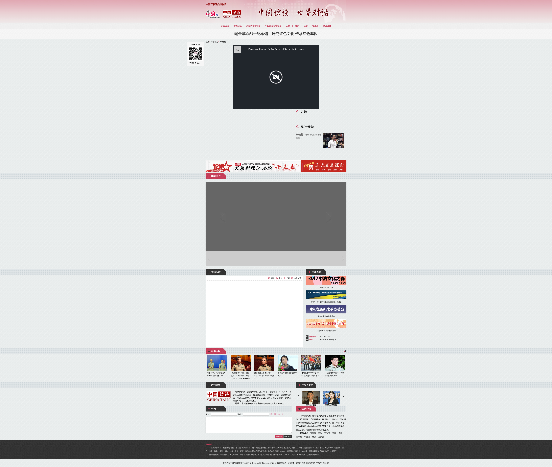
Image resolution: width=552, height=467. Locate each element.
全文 (280, 278)
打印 (288, 278)
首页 (207, 42)
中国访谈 (214, 42)
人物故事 (223, 42)
